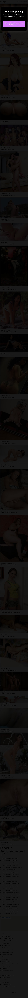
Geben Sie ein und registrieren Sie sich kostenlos (14, 24)
